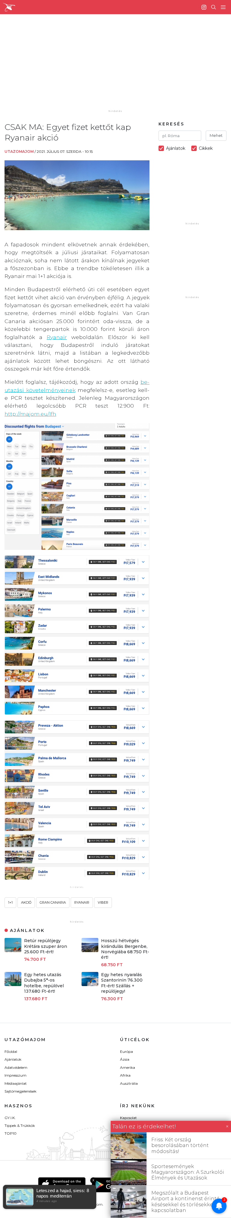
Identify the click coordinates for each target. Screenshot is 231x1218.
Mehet (216, 135)
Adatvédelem (16, 1067)
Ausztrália (129, 1083)
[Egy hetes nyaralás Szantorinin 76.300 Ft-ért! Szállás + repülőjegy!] (90, 984)
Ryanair (57, 337)
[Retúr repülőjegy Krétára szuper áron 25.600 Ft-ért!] (13, 950)
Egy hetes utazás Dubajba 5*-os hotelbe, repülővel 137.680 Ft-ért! (44, 983)
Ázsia (124, 1059)
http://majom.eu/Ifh (30, 414)
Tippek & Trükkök (20, 1125)
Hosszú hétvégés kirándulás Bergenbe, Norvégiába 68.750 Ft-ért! (125, 949)
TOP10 (11, 1133)
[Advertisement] (120, 66)
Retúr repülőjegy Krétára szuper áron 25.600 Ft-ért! (45, 946)
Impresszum (15, 1075)
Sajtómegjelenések (20, 1091)
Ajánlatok (13, 1059)
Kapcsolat (128, 1117)
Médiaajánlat (16, 1083)
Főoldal (11, 1051)
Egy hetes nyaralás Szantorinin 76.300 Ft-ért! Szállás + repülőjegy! (122, 983)
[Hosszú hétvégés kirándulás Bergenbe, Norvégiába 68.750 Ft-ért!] (90, 950)
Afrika (125, 1075)
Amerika (127, 1067)
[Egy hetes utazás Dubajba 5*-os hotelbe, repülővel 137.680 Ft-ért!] (13, 984)
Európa (126, 1051)
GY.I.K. (10, 1117)
